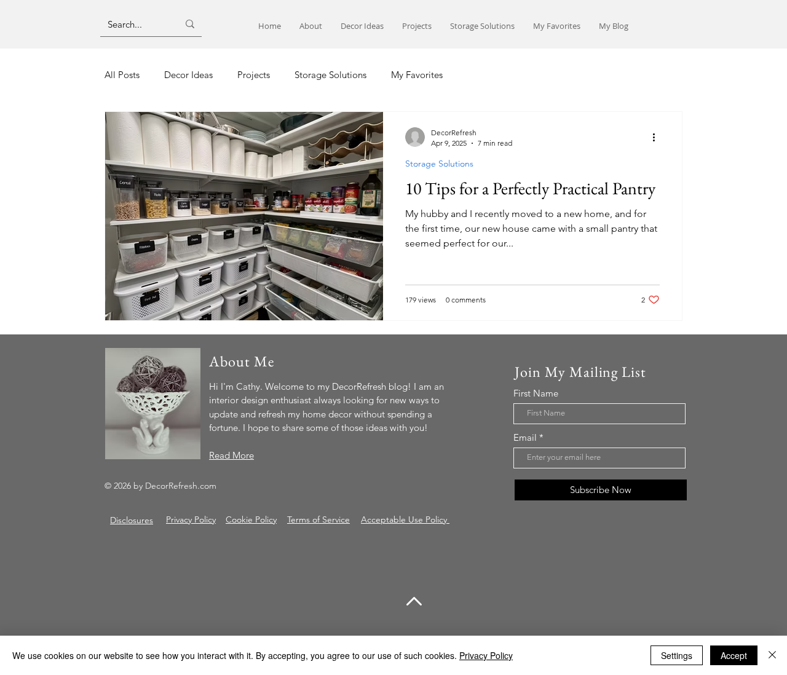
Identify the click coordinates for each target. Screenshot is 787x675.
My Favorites (417, 75)
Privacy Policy (486, 655)
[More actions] (658, 137)
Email (525, 437)
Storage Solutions (330, 75)
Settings (676, 655)
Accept (734, 655)
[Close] (772, 655)
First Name (535, 393)
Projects (253, 75)
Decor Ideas (188, 75)
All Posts (122, 75)
